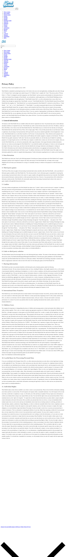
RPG (5, 38)
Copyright (8, 526)
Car (5, 32)
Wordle (6, 17)
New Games (7, 12)
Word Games (7, 14)
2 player (6, 33)
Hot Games (7, 13)
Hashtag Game (7, 20)
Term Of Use (27, 526)
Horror (5, 25)
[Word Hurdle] (8, 7)
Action (5, 26)
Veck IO (6, 22)
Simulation (6, 36)
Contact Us (13, 526)
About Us (3, 526)
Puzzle (5, 16)
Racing (5, 29)
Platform (6, 23)
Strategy (6, 35)
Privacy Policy (20, 526)
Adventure (6, 27)
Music (5, 30)
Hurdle (5, 19)
